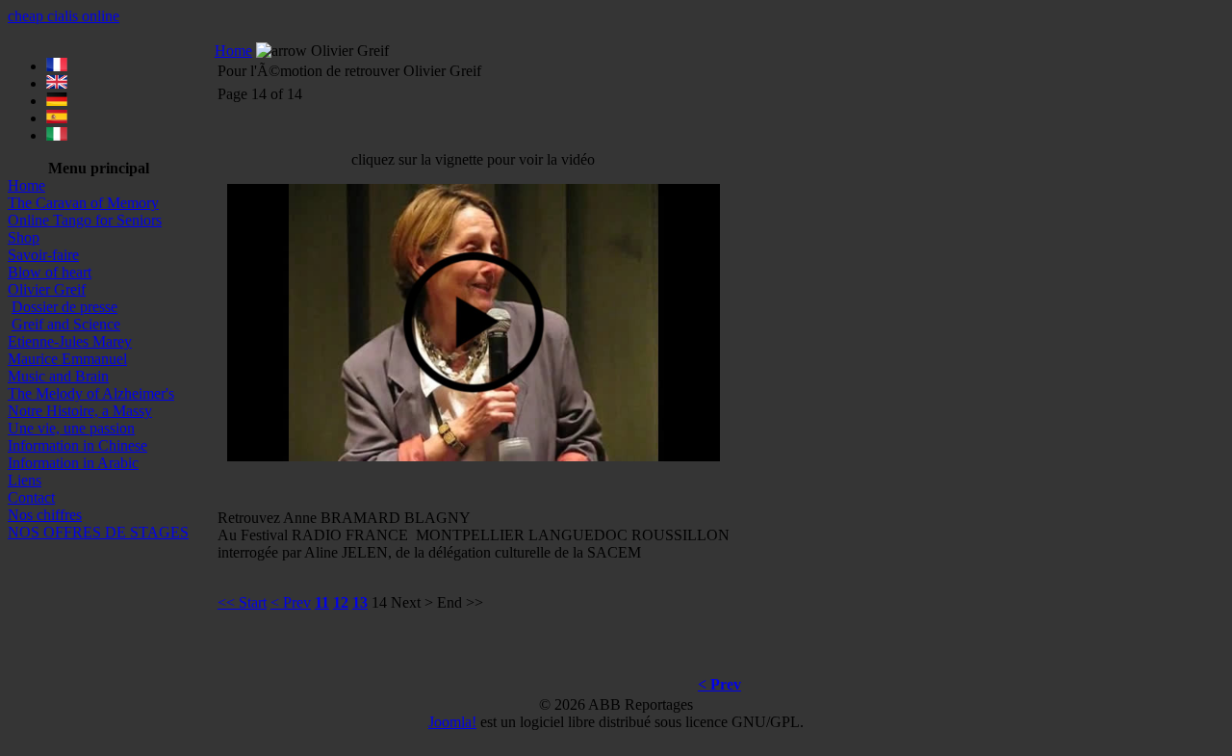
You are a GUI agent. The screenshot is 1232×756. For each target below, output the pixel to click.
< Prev (290, 602)
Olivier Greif (47, 289)
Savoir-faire (43, 255)
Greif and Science (66, 324)
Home (26, 185)
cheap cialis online (63, 16)
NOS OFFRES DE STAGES (98, 532)
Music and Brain (58, 376)
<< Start (242, 602)
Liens (24, 480)
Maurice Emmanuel (67, 359)
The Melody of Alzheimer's (91, 393)
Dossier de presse (64, 307)
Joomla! (452, 722)
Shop (23, 237)
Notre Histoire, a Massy (80, 411)
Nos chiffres (45, 515)
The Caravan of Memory (83, 203)
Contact (31, 497)
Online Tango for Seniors (85, 220)
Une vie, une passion (71, 428)
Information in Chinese (77, 445)
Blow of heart (49, 272)
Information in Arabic (73, 463)
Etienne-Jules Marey (70, 341)
